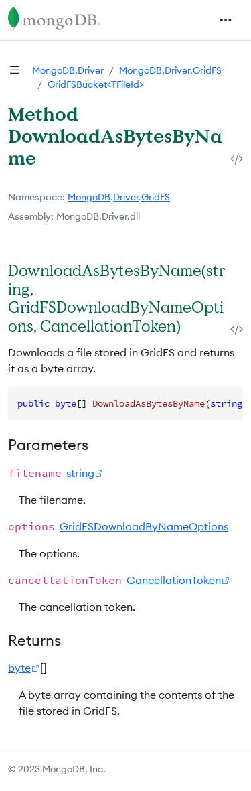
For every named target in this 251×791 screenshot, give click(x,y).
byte (19, 667)
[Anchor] (194, 326)
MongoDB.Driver (68, 70)
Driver (126, 197)
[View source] (236, 159)
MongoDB (89, 197)
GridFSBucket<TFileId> (95, 84)
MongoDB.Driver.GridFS (170, 70)
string (80, 473)
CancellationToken (174, 580)
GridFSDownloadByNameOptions (144, 526)
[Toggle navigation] (225, 20)
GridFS (155, 197)
